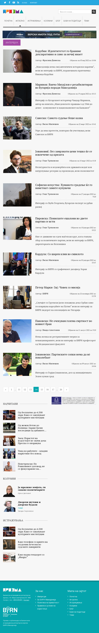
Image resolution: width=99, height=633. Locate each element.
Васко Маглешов (51, 124)
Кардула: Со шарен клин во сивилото (59, 254)
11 (19, 389)
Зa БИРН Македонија (46, 599)
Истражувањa (34, 21)
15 (42, 389)
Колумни (48, 21)
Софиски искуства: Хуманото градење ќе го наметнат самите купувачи (63, 186)
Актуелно (20, 21)
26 (61, 389)
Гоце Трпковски (51, 160)
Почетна (8, 21)
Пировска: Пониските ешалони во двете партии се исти (61, 219)
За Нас (24, 3)
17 (53, 389)
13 (30, 389)
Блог (58, 21)
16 (47, 389)
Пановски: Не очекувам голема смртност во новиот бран (63, 322)
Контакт (33, 3)
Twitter (5, 2)
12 (25, 389)
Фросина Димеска (51, 60)
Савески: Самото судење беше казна (59, 118)
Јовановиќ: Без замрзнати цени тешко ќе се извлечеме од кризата (63, 152)
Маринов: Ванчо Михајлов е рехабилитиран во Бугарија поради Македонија (63, 86)
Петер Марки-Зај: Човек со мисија (57, 287)
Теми (86, 21)
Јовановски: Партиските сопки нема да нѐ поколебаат (62, 355)
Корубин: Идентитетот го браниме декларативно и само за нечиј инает (59, 52)
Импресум (41, 596)
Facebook (9, 2)
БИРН (45, 293)
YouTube (14, 2)
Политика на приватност (48, 602)
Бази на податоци (72, 21)
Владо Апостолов (51, 330)
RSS (18, 2)
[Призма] (17, 590)
